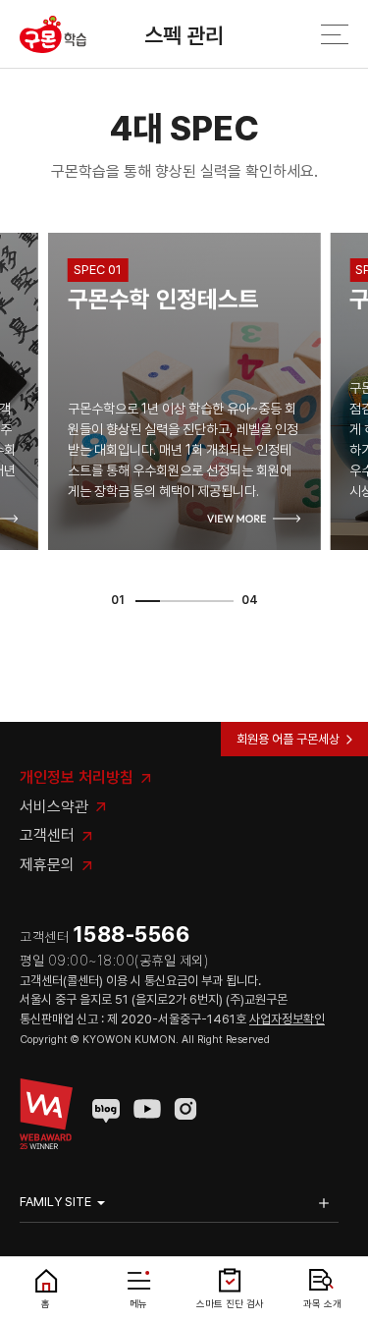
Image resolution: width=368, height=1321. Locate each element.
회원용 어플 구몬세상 (288, 739)
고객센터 (47, 835)
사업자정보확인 (287, 1019)
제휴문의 (47, 864)
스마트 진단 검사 (230, 1303)
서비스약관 (54, 807)
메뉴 (138, 1303)
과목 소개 (322, 1303)
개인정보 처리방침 (76, 777)
